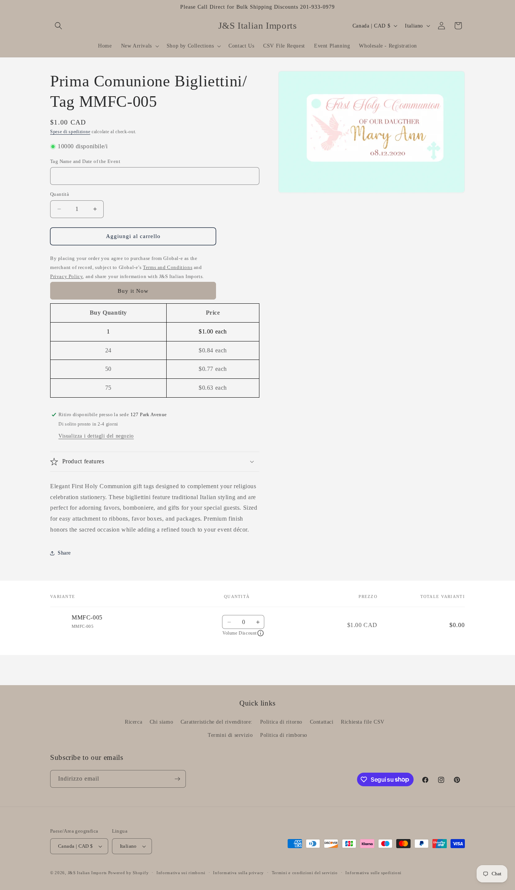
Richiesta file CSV (363, 722)
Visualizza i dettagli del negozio (96, 436)
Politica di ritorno (281, 722)
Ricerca (133, 722)
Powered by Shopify (128, 872)
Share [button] (64, 553)
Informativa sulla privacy (238, 872)
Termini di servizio (230, 735)
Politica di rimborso (283, 735)
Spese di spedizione (70, 131)
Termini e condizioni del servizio (305, 872)
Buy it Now (133, 291)
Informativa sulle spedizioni (373, 872)
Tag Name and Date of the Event (85, 161)
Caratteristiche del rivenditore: (217, 722)
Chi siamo (161, 722)
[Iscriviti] (177, 779)
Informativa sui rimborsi (180, 872)
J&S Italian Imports (87, 872)
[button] (58, 25)
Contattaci (322, 722)
